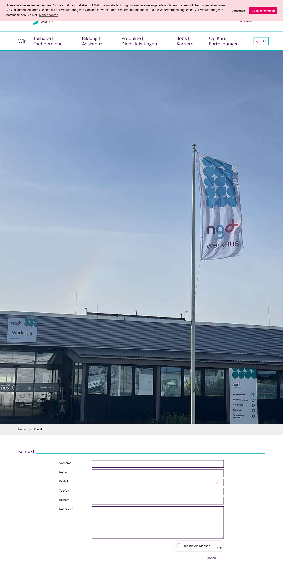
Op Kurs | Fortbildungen (224, 41)
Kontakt (248, 21)
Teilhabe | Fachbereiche (48, 41)
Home (22, 429)
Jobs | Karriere (185, 41)
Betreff (64, 500)
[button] (261, 41)
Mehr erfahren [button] (48, 15)
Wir (22, 41)
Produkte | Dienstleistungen (139, 41)
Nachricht (66, 509)
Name (63, 472)
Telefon (64, 491)
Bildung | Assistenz (92, 41)
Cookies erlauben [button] (263, 10)
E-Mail (63, 481)
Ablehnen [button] (238, 10)
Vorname (65, 463)
